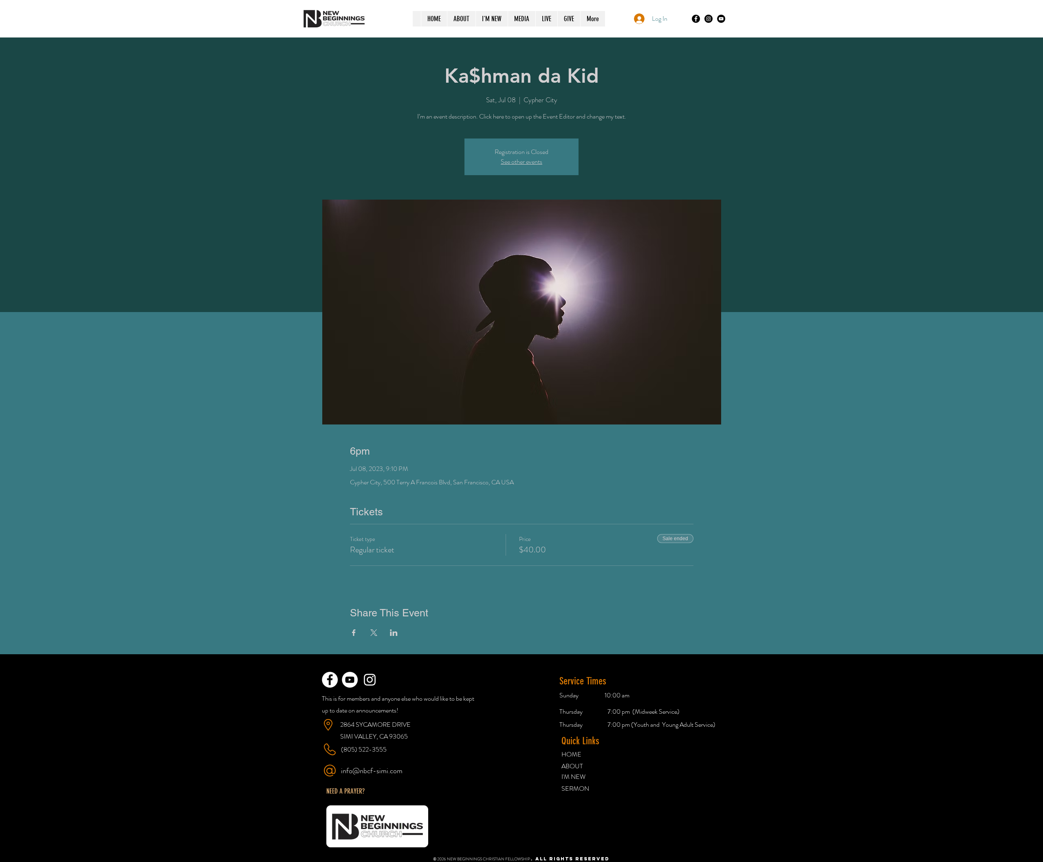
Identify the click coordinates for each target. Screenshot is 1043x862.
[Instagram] (708, 19)
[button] (345, 791)
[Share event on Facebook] (354, 632)
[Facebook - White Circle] (330, 680)
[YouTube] (721, 19)
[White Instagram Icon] (370, 680)
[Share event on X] (374, 632)
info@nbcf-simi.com (372, 770)
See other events (521, 161)
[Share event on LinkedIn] (394, 632)
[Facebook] (696, 19)
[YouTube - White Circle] (350, 680)
